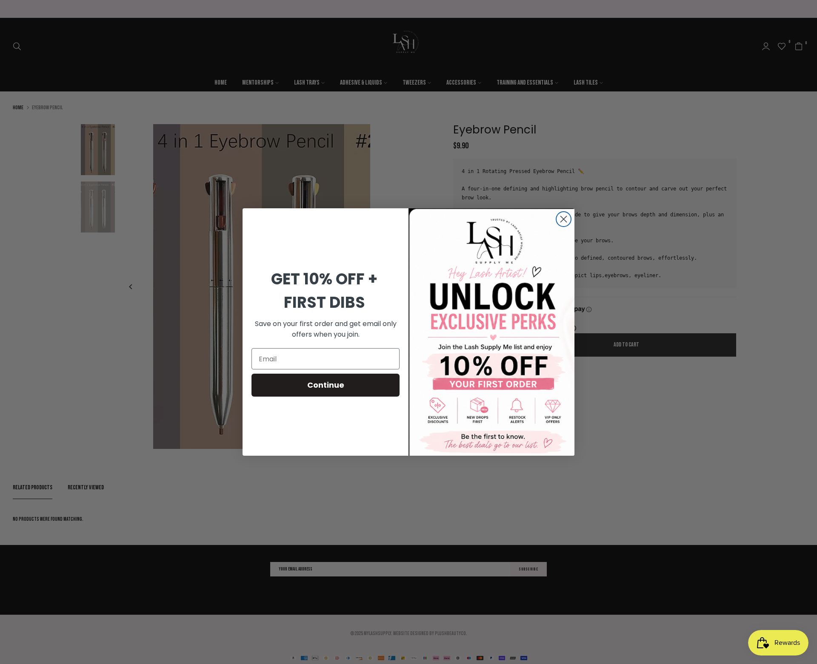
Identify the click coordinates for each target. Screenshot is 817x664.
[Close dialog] (563, 219)
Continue (325, 385)
